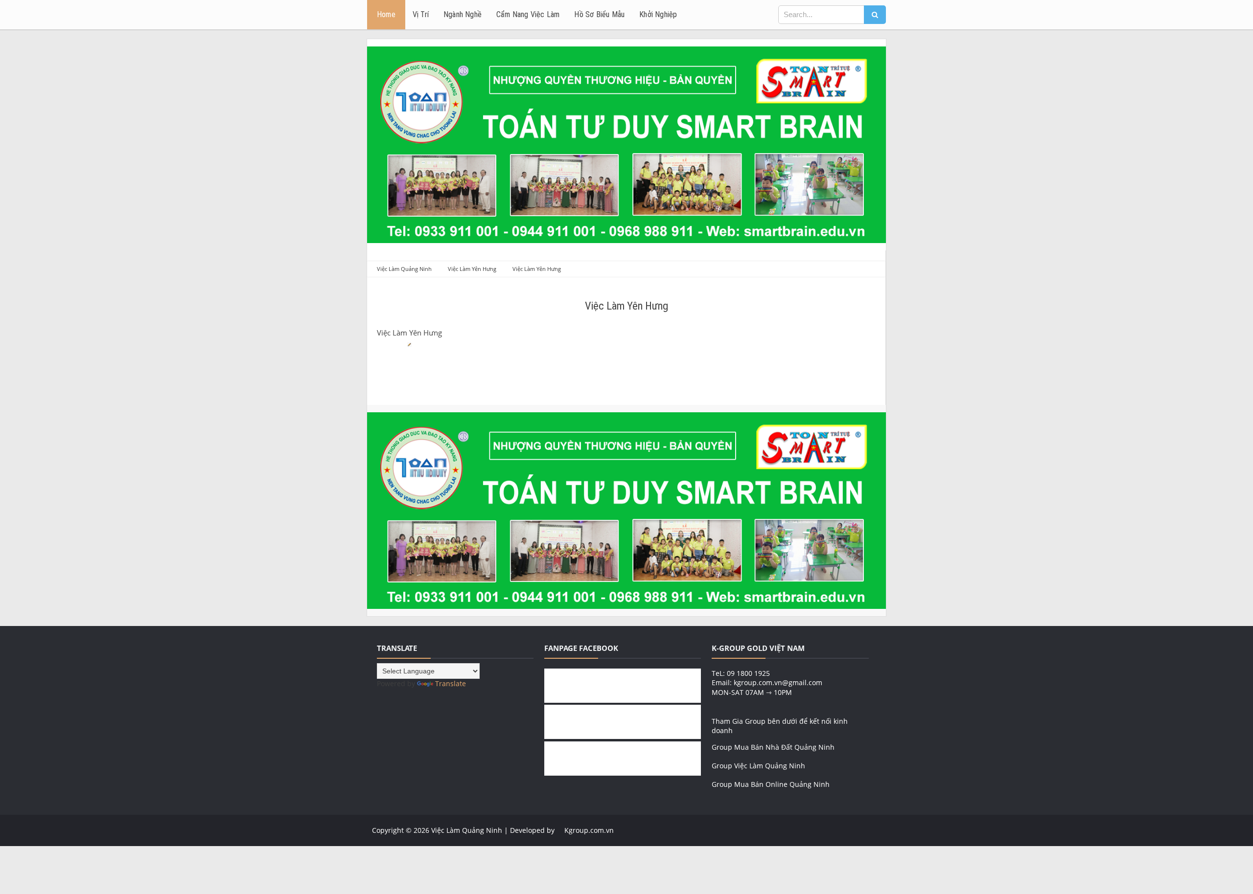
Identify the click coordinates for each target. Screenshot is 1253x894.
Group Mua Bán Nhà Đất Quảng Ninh (773, 747)
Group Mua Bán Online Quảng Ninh (771, 784)
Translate (450, 683)
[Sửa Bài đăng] (407, 343)
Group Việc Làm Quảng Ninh (758, 765)
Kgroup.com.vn (589, 830)
